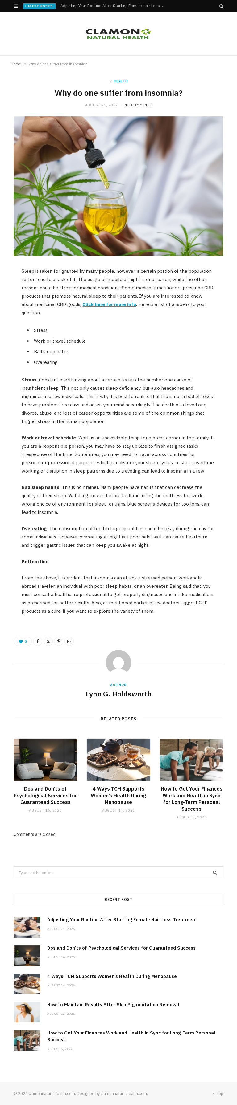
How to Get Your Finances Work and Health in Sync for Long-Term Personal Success (191, 799)
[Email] (69, 641)
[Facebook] (37, 641)
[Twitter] (48, 641)
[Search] (221, 6)
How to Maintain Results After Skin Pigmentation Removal (113, 1004)
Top (219, 1093)
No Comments (138, 105)
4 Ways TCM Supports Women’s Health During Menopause (118, 795)
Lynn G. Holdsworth (119, 693)
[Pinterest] (58, 641)
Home (16, 64)
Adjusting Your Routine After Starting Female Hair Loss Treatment (122, 919)
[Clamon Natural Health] (118, 34)
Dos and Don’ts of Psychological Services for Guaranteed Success (114, 5)
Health (121, 81)
